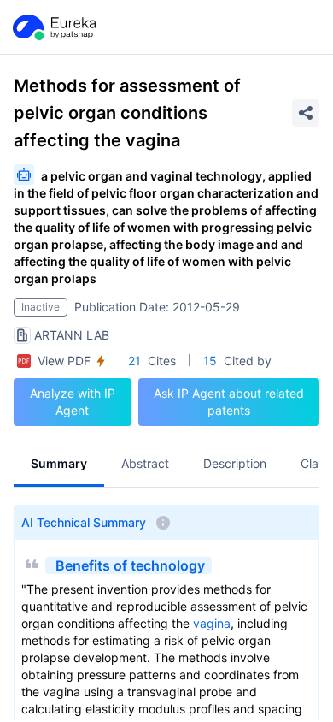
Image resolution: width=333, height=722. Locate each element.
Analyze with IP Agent (72, 401)
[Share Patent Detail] (305, 113)
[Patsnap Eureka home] (53, 27)
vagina (212, 623)
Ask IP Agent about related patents (229, 401)
